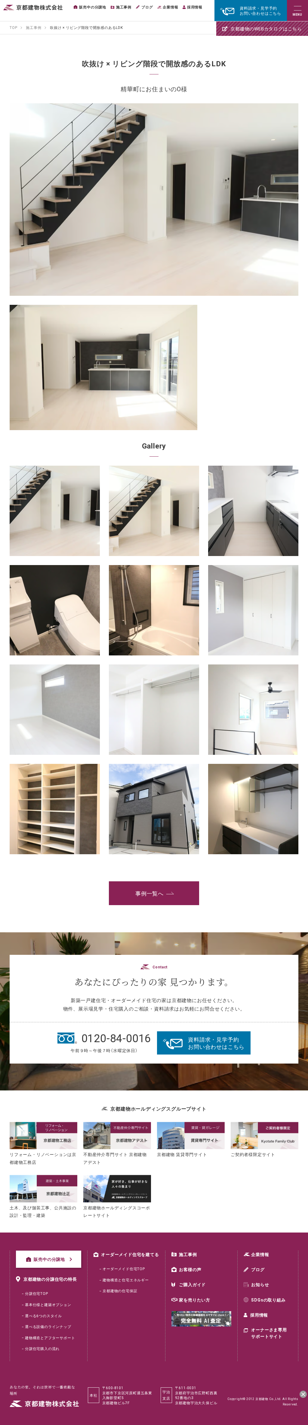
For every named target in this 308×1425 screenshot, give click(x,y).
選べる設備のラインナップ (48, 1326)
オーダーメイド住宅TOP (124, 1268)
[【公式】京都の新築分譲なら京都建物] (33, 7)
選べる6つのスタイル (43, 1315)
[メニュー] (297, 10)
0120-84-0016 (116, 1038)
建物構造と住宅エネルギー (126, 1280)
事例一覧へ (149, 893)
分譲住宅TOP (36, 1293)
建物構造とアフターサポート (50, 1337)
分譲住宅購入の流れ (42, 1348)
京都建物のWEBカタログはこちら (266, 28)
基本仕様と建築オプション (48, 1304)
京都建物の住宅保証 (120, 1290)
